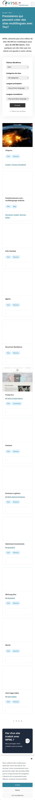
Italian (7, 217)
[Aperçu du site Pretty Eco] (17, 380)
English (8, 165)
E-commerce (16, 403)
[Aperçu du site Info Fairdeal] (17, 236)
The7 (8, 156)
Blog (14, 206)
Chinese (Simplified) (18, 165)
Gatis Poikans (12, 697)
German (23, 215)
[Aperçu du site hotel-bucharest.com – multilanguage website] (17, 183)
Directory (16, 451)
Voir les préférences (17, 795)
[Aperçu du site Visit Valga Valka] (17, 678)
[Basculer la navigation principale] (32, 4)
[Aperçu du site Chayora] (17, 135)
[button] (32, 759)
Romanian (9, 215)
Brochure (16, 156)
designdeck (11, 547)
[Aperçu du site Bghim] (17, 284)
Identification (24, 5)
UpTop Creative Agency (15, 398)
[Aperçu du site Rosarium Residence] (17, 332)
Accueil (4, 13)
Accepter (17, 785)
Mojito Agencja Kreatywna (16, 497)
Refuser (17, 790)
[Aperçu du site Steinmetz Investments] (17, 529)
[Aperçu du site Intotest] (17, 430)
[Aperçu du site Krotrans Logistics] (17, 478)
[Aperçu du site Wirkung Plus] (17, 579)
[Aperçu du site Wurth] (17, 630)
